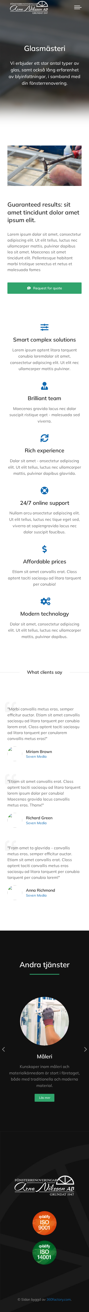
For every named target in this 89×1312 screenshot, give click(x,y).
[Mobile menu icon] (78, 7)
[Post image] (44, 1021)
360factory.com (58, 1299)
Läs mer (44, 1097)
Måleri (44, 1056)
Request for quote (47, 288)
